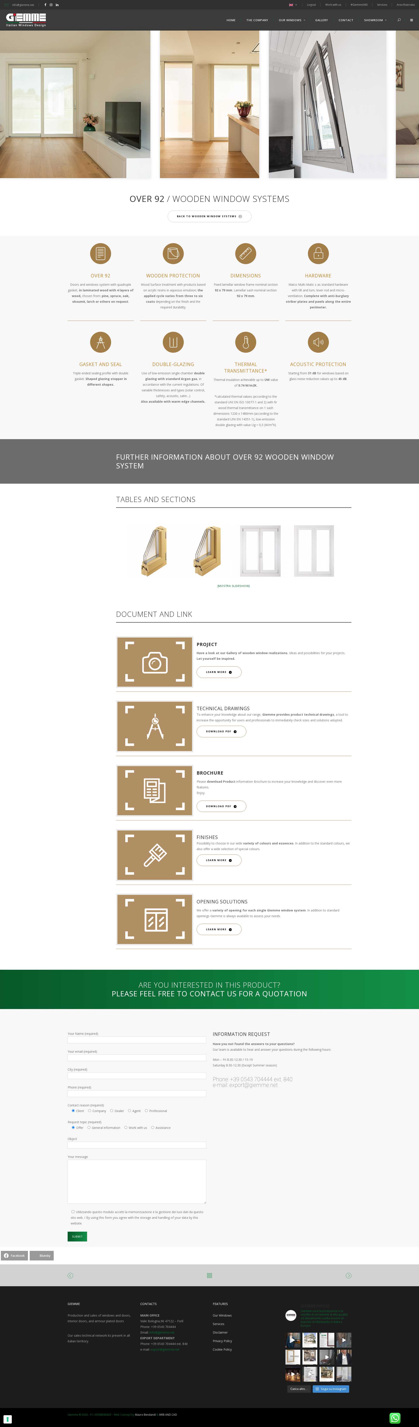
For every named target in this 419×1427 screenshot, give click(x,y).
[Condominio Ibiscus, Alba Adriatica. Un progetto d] (309, 1340)
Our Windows (222, 1315)
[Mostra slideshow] (234, 586)
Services (218, 1324)
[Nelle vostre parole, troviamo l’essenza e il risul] (309, 1374)
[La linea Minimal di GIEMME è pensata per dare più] (292, 1357)
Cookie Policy (222, 1349)
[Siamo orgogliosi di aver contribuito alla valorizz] (309, 1357)
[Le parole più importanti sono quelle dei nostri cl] (344, 1340)
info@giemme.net (162, 1332)
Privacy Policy (222, 1341)
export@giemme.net (165, 1349)
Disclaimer (220, 1332)
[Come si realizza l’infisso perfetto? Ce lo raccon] (344, 1357)
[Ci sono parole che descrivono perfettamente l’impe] (326, 1357)
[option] (209, 103)
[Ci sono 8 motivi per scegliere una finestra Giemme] (292, 1340)
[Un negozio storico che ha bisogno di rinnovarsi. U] (292, 1374)
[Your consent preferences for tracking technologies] (7, 1419)
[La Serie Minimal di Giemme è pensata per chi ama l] (344, 1374)
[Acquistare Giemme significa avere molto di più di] (326, 1340)
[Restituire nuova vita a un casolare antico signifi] (326, 1374)
